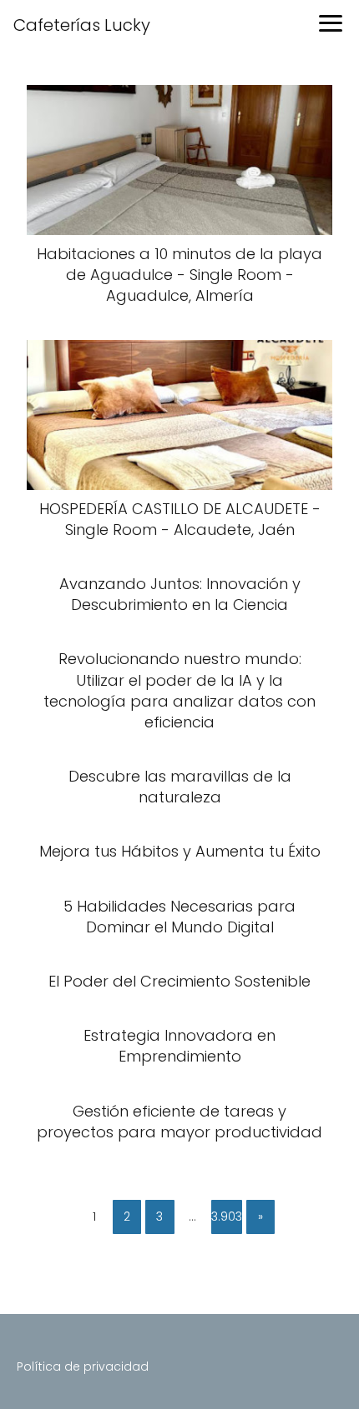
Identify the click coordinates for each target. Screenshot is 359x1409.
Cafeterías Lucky (81, 25)
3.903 (226, 1216)
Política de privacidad (83, 1366)
